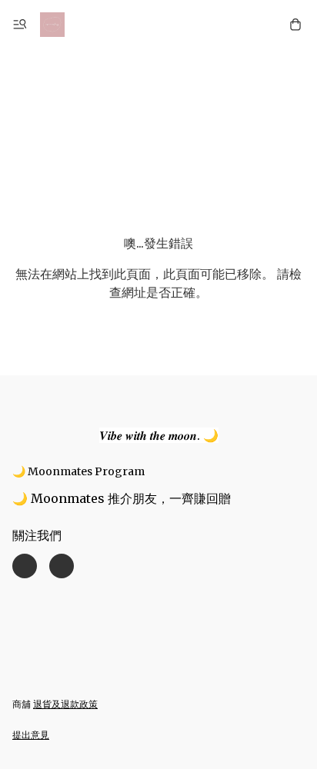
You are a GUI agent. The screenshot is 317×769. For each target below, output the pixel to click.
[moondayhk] (52, 24)
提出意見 (30, 735)
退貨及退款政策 (65, 704)
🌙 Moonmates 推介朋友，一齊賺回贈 (121, 498)
